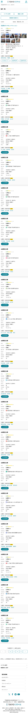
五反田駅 (7, 302)
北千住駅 (7, 119)
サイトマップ (4, 689)
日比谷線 (3, 88)
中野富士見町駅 (9, 577)
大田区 (11, 271)
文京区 (12, 241)
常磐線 (2, 119)
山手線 (2, 302)
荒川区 (12, 88)
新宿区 (13, 180)
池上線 (2, 271)
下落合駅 (9, 180)
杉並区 (12, 149)
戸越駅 (8, 58)
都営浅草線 (3, 58)
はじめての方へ (5, 677)
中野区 (15, 577)
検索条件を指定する (14, 18)
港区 (14, 332)
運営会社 (4, 686)
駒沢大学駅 (9, 485)
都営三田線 (3, 607)
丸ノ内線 (3, 149)
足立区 (11, 119)
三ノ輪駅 (8, 88)
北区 (12, 393)
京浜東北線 (3, 393)
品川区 (12, 58)
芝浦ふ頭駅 (9, 332)
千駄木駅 (8, 241)
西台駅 (8, 607)
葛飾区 (14, 546)
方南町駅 (8, 149)
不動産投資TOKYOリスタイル (5, 4)
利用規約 (4, 680)
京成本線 (3, 546)
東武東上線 (3, 515)
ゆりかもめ (3, 332)
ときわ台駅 (9, 515)
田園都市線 (3, 485)
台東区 (11, 363)
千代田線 (3, 241)
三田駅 (8, 424)
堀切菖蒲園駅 (9, 546)
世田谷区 (15, 485)
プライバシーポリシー (6, 683)
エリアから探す (7, 14)
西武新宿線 (3, 180)
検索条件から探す (4, 667)
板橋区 (14, 515)
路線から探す (21, 14)
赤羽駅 (8, 393)
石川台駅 (7, 271)
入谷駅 (7, 363)
